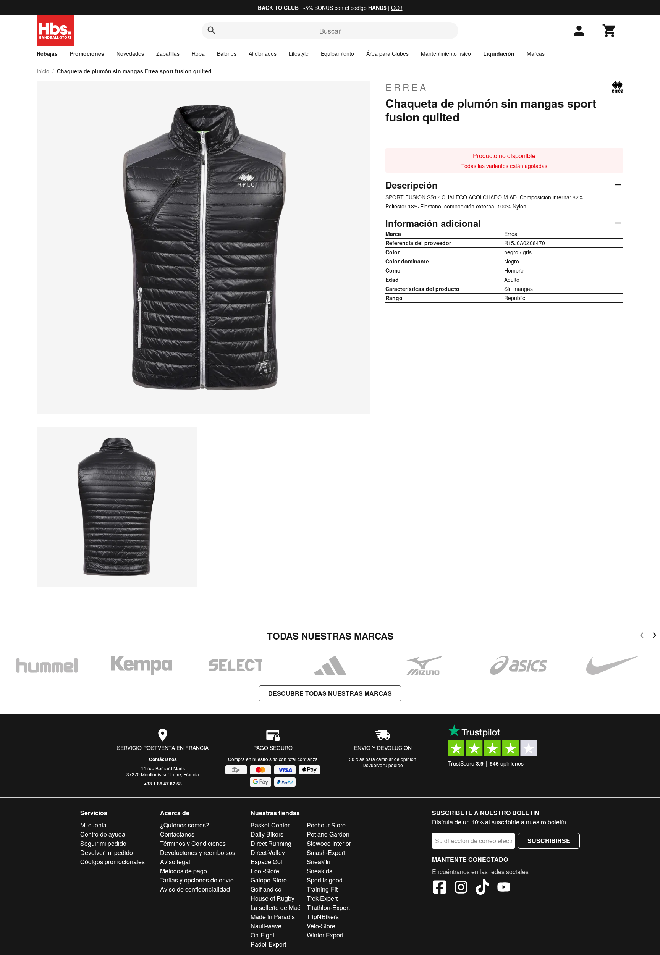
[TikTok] (482, 888)
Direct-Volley (268, 852)
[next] (654, 636)
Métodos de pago (183, 870)
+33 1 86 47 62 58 (163, 783)
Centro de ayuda (102, 834)
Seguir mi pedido (103, 843)
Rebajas (47, 53)
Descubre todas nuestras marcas (330, 693)
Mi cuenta (93, 825)
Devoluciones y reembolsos (197, 852)
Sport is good (325, 880)
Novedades (130, 53)
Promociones (87, 53)
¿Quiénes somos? (184, 825)
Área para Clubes (387, 53)
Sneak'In (318, 861)
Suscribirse (548, 840)
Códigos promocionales (112, 861)
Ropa (198, 53)
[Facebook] (439, 888)
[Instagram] (461, 888)
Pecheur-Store (326, 825)
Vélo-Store (321, 925)
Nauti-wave (266, 925)
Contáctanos (163, 759)
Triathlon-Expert (328, 907)
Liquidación (498, 53)
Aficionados (263, 53)
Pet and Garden (328, 834)
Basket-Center (270, 825)
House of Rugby (272, 898)
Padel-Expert (268, 944)
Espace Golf (267, 861)
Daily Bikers (267, 834)
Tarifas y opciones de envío (197, 880)
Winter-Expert (325, 935)
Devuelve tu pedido (382, 765)
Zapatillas (168, 53)
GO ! (397, 7)
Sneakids (319, 870)
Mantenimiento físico (446, 53)
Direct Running (271, 843)
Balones (226, 53)
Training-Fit (322, 889)
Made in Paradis (273, 916)
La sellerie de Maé (276, 907)
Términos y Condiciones (193, 843)
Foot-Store (265, 870)
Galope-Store (269, 880)
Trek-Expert (322, 898)
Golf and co (266, 889)
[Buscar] (211, 30)
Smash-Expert (326, 852)
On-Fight (262, 935)
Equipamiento (337, 53)
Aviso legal (175, 861)
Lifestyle (299, 53)
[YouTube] (503, 888)
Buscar (330, 31)
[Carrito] (609, 30)
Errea (406, 87)
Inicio (43, 71)
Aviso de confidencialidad (195, 889)
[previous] (641, 636)
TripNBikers (323, 916)
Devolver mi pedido (106, 852)
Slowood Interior (329, 843)
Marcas (536, 53)
